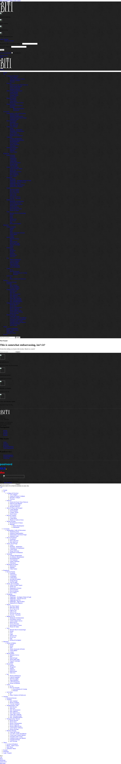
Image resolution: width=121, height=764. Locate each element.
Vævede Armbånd (14, 288)
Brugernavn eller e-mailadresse (11, 43)
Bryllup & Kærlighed (15, 223)
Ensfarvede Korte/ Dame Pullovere (19, 85)
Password (5, 46)
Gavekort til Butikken (12, 328)
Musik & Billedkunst (15, 259)
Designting (9, 177)
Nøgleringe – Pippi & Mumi (17, 185)
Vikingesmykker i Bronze (13, 303)
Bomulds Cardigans (15, 80)
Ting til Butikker (14, 264)
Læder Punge (13, 132)
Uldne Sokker (13, 152)
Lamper (12, 235)
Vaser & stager (13, 165)
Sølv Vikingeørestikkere (16, 301)
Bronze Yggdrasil (14, 309)
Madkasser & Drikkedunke (17, 201)
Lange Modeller (14, 92)
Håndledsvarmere (14, 115)
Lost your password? (5, 53)
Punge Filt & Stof (14, 134)
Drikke (11, 246)
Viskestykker (13, 158)
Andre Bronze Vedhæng (16, 312)
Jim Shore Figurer (14, 189)
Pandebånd (13, 122)
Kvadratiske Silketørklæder (17, 140)
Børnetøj (12, 107)
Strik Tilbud (10, 331)
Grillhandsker (13, 161)
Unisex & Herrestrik (15, 88)
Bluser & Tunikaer (11, 98)
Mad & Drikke (10, 237)
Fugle (11, 217)
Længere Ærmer (14, 95)
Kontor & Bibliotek (15, 267)
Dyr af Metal (13, 176)
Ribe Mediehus (8, 482)
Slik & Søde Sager (15, 243)
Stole (11, 231)
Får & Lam (13, 220)
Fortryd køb (6, 458)
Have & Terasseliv (15, 271)
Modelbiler (13, 179)
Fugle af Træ (13, 194)
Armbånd (9, 283)
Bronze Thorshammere (16, 307)
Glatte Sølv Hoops (15, 316)
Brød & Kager (13, 241)
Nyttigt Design (14, 164)
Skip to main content (15, 0)
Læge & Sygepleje (15, 261)
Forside (5, 430)
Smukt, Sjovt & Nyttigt (13, 167)
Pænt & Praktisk (11, 155)
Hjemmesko (13, 149)
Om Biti (5, 432)
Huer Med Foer (14, 125)
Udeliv (8, 268)
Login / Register (7, 753)
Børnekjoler (16, 110)
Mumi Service (13, 205)
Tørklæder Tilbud (11, 333)
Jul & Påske (10, 276)
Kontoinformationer (8, 446)
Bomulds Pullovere (15, 89)
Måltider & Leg (11, 200)
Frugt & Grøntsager (15, 244)
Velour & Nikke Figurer (16, 168)
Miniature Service (14, 238)
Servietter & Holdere (15, 162)
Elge (11, 222)
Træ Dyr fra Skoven (15, 197)
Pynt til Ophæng (14, 174)
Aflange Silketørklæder (16, 138)
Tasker (11, 128)
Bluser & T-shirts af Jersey (17, 102)
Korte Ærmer (13, 96)
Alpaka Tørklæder (14, 144)
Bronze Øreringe (14, 313)
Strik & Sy (12, 256)
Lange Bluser (13, 101)
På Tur (11, 270)
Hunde (11, 214)
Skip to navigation (5, 0)
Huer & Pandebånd (12, 121)
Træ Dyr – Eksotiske (15, 198)
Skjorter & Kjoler (11, 104)
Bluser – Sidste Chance (13, 330)
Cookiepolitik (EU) (8, 456)
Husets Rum (10, 247)
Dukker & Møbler (11, 227)
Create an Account (9, 40)
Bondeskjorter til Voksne (16, 105)
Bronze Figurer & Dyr (15, 310)
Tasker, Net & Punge (12, 126)
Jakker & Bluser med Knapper (14, 90)
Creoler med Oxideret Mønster (18, 319)
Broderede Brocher (12, 282)
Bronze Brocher (14, 304)
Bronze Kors (13, 306)
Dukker (12, 228)
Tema (8, 211)
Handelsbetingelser (8, 455)
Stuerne (12, 252)
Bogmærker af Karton (15, 171)
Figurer (8, 188)
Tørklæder (9, 137)
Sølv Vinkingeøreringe (16, 300)
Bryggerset (13, 250)
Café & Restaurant (15, 265)
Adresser (5, 443)
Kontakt (5, 435)
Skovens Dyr (13, 219)
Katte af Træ (13, 195)
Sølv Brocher (13, 291)
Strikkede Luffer (14, 119)
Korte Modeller (14, 93)
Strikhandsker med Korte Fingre (18, 118)
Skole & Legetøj (14, 262)
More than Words (14, 191)
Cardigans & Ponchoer (12, 76)
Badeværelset (13, 255)
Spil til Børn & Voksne (16, 208)
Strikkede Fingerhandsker (16, 116)
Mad (11, 240)
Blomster (15, 274)
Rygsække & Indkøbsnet (16, 135)
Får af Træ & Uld (14, 192)
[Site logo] (6, 11)
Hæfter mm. (13, 170)
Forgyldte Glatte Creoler (16, 320)
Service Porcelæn (14, 207)
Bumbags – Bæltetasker (16, 129)
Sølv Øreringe (13, 325)
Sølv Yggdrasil (14, 295)
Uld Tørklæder (14, 143)
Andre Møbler (13, 234)
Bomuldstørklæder (15, 141)
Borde (11, 230)
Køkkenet (12, 253)
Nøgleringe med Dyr (15, 183)
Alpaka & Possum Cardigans (17, 79)
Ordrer (5, 442)
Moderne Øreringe (11, 315)
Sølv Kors (12, 292)
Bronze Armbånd (14, 286)
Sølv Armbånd (13, 285)
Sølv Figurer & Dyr (15, 297)
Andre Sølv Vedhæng (15, 298)
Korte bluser (13, 99)
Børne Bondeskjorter (18, 108)
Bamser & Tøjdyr (14, 210)
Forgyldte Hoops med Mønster (18, 322)
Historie (5, 433)
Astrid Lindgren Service (16, 204)
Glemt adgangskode (8, 448)
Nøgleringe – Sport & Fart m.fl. (18, 182)
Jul (10, 277)
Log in (2, 49)
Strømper (12, 150)
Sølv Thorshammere (15, 294)
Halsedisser (13, 146)
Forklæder (12, 156)
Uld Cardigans (13, 77)
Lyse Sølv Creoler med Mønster (18, 317)
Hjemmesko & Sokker (12, 147)
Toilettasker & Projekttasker (17, 131)
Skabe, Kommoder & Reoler (17, 233)
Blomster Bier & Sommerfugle (18, 213)
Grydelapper (13, 159)
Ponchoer (12, 82)
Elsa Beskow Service (15, 202)
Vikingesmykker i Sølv (13, 289)
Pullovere (9, 83)
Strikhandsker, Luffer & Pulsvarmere (16, 113)
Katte (11, 216)
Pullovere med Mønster (16, 86)
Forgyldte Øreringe (15, 323)
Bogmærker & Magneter (16, 186)
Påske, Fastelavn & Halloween (18, 279)
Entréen (12, 249)
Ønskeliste (6, 445)
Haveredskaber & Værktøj (20, 273)
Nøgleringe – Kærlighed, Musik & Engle (20, 180)
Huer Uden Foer (14, 123)
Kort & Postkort (14, 173)
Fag (8, 258)
